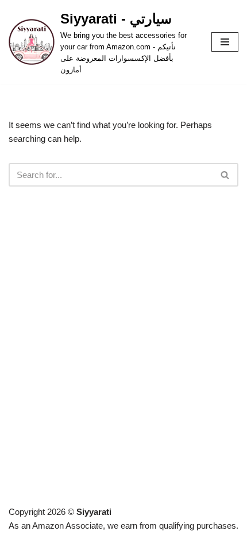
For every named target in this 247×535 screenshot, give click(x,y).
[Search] (225, 175)
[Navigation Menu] (224, 42)
